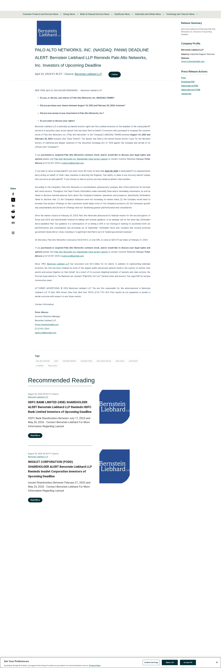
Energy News (69, 14)
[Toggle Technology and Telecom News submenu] (197, 14)
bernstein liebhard (69, 361)
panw (56, 361)
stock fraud (133, 361)
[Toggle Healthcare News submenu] (132, 14)
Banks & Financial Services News (94, 14)
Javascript (186, 94)
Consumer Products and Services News (40, 14)
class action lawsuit (103, 361)
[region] (110, 662)
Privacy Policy (95, 665)
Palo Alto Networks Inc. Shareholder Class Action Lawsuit (81, 159)
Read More (35, 435)
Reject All (170, 662)
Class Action (52, 366)
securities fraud (86, 361)
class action (119, 361)
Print (183, 78)
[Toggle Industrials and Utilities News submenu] (163, 14)
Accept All (188, 662)
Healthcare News (122, 14)
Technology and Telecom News (180, 14)
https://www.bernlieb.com (46, 324)
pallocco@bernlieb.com (73, 163)
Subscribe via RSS (189, 86)
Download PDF (188, 82)
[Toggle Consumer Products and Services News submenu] (60, 14)
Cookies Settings (151, 662)
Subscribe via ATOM (190, 90)
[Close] (217, 662)
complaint (39, 366)
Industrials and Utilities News (148, 14)
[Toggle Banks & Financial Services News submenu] (111, 14)
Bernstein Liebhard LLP (88, 74)
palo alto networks (43, 361)
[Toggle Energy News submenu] (77, 14)
